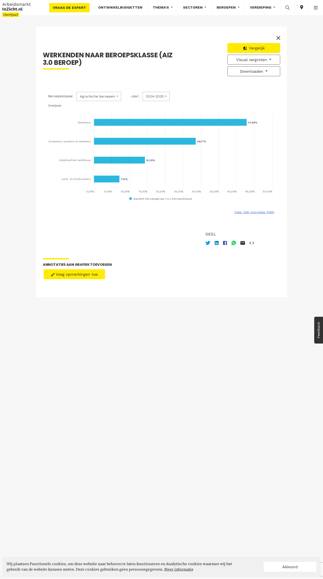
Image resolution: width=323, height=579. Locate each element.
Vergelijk (256, 48)
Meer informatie (178, 569)
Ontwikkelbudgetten (120, 7)
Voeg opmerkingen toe (76, 274)
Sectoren (193, 7)
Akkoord (290, 567)
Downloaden (252, 71)
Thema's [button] (161, 7)
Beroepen (227, 7)
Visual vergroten (252, 59)
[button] (288, 7)
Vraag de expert (69, 7)
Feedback (318, 330)
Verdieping (261, 7)
